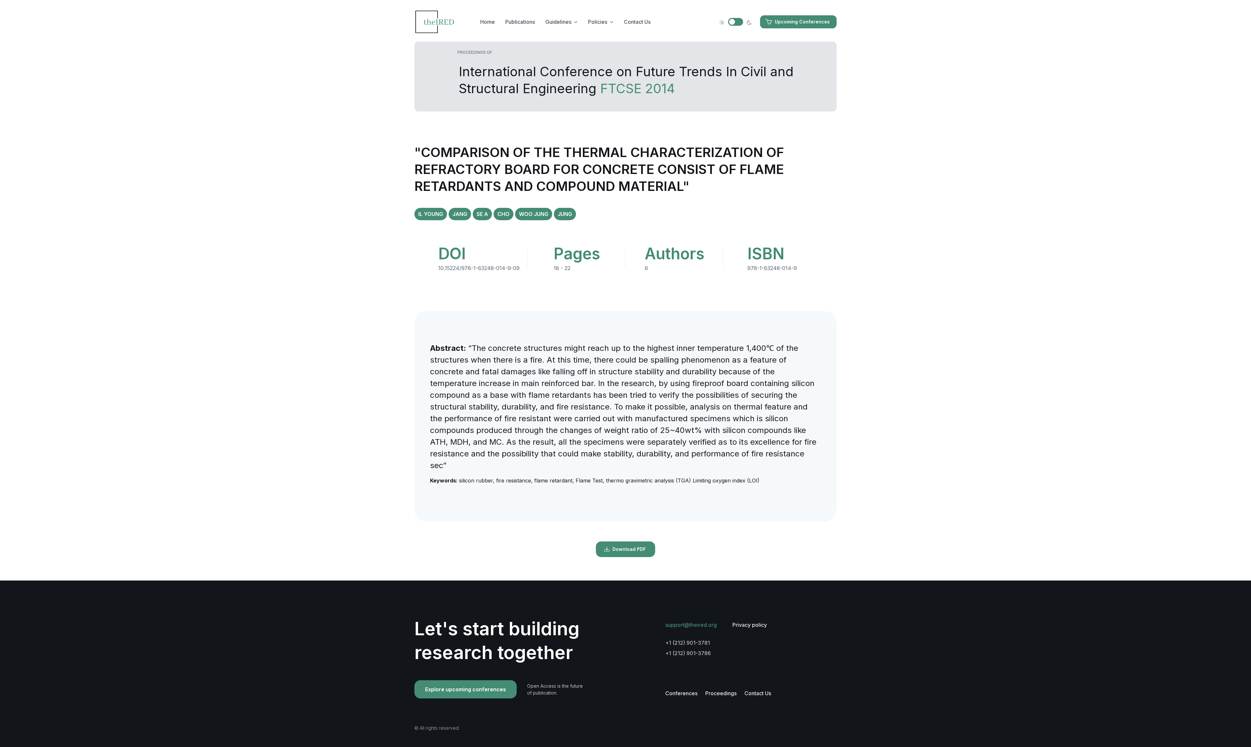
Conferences (681, 693)
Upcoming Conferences (802, 21)
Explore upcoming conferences (465, 689)
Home (487, 22)
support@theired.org (691, 625)
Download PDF (629, 549)
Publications (520, 22)
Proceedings (721, 693)
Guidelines (558, 22)
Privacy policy (749, 625)
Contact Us (637, 22)
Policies (597, 22)
